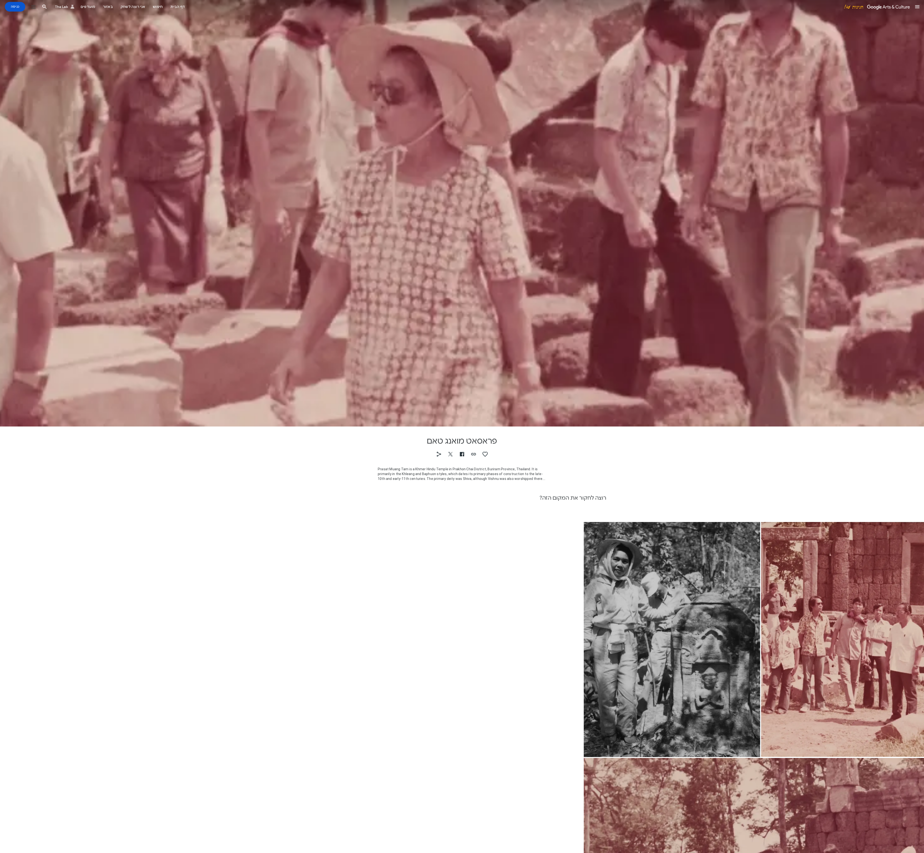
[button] (917, 7)
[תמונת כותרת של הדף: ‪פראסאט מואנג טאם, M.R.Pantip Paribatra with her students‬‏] (462, 213)
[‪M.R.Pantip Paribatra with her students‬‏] (842, 639)
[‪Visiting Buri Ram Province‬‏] (672, 639)
